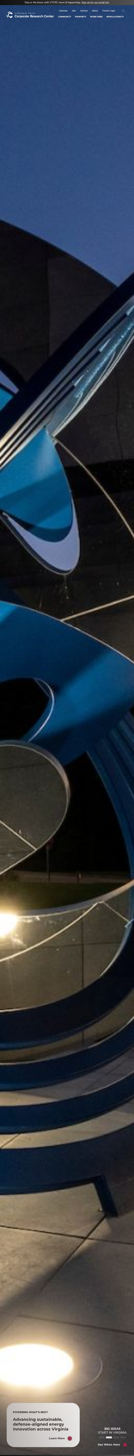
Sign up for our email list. (95, 2)
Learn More (57, 1438)
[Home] (30, 16)
